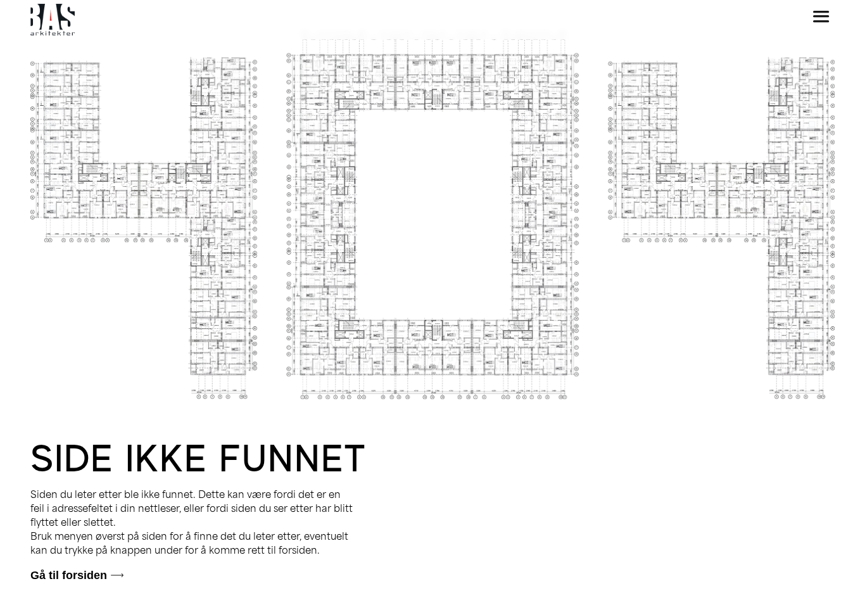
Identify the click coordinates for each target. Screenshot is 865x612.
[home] (52, 19)
